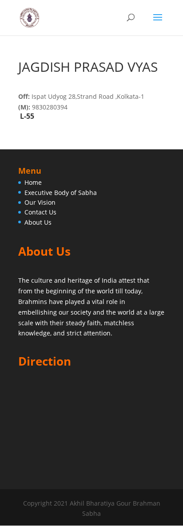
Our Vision (40, 202)
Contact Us (40, 212)
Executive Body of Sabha (60, 192)
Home (33, 182)
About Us (38, 222)
